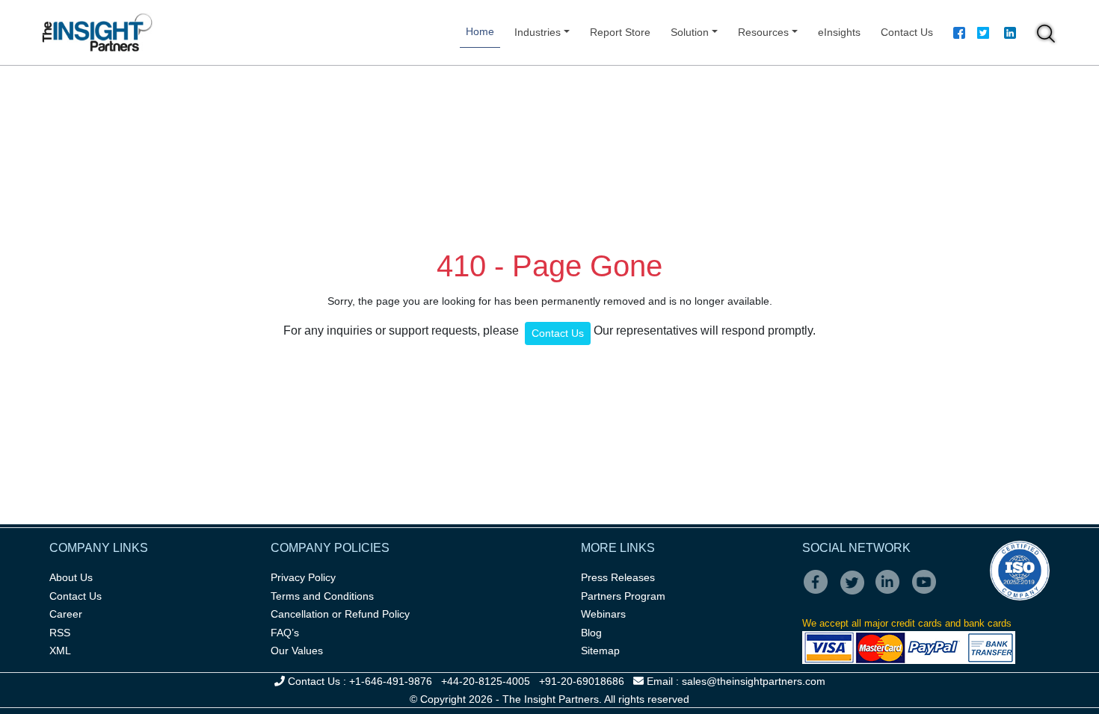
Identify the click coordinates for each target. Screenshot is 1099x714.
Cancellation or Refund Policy (340, 614)
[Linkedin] (1010, 35)
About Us (71, 577)
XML (60, 650)
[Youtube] (927, 592)
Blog (591, 633)
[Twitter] (983, 35)
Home (480, 31)
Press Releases (618, 577)
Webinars (603, 614)
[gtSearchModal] (1046, 36)
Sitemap (600, 650)
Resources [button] (763, 32)
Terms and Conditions (322, 596)
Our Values (297, 650)
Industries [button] (537, 32)
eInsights (839, 32)
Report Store (620, 32)
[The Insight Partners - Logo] (97, 32)
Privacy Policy (303, 577)
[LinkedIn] (892, 592)
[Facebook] (959, 35)
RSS (59, 633)
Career (65, 614)
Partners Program (623, 596)
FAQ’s (285, 633)
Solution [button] (690, 32)
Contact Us (907, 32)
